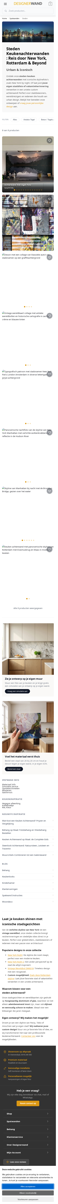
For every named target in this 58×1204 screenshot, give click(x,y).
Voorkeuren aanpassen (28, 1199)
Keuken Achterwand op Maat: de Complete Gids (25, 839)
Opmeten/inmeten (11, 788)
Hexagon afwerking (11, 803)
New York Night (15, 955)
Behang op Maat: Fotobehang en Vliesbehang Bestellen (24, 831)
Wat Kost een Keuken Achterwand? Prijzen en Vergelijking (24, 822)
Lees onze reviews (18, 1162)
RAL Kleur (6, 807)
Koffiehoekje (8, 805)
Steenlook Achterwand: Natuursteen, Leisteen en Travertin (25, 847)
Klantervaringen (10, 889)
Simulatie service (10, 786)
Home (4, 18)
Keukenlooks (8, 876)
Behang (6, 870)
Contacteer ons (28, 1036)
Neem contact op (28, 1103)
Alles (15, 120)
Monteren (6, 790)
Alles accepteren (28, 1186)
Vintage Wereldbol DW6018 (21, 968)
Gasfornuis (7, 792)
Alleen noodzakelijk (27, 1193)
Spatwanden (14, 18)
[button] (50, 4)
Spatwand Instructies (12, 895)
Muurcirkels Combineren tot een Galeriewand (24, 854)
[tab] (14, 190)
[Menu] (5, 4)
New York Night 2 (16, 961)
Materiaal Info (8, 784)
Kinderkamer (8, 882)
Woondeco (7, 901)
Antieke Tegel (29, 120)
